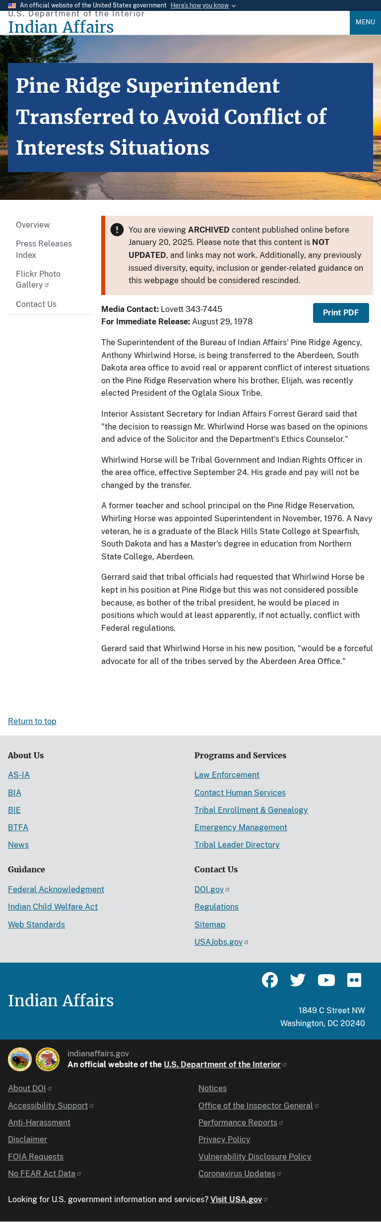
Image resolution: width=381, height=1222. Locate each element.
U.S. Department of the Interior (222, 1064)
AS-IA (19, 775)
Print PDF (341, 312)
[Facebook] (270, 984)
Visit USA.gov (236, 1199)
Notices (212, 1088)
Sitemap (210, 924)
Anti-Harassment (39, 1122)
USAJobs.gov (218, 942)
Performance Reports (237, 1122)
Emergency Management (240, 827)
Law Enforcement (226, 775)
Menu (365, 22)
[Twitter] (298, 984)
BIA (14, 792)
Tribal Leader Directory (237, 845)
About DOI (27, 1088)
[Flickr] (353, 984)
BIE (14, 810)
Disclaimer (27, 1139)
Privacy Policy (224, 1139)
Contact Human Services (240, 792)
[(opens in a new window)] (20, 1059)
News (18, 845)
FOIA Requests (36, 1156)
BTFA (18, 827)
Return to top (32, 721)
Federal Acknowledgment (56, 889)
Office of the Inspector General (255, 1105)
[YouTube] (325, 984)
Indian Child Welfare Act (53, 907)
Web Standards (36, 924)
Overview (33, 225)
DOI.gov (209, 889)
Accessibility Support (48, 1105)
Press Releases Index (44, 249)
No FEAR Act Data (41, 1173)
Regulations (216, 907)
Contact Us (36, 304)
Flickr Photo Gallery (38, 279)
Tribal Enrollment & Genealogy (251, 810)
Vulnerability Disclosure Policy (255, 1156)
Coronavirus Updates (236, 1173)
